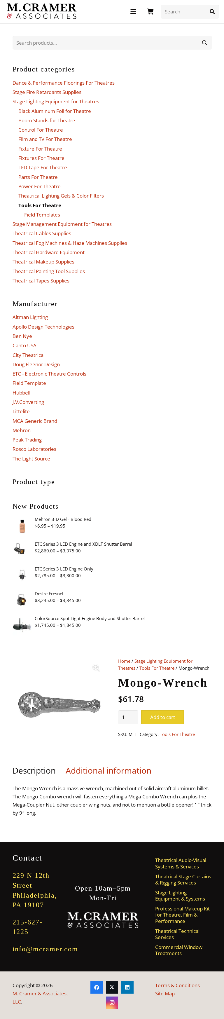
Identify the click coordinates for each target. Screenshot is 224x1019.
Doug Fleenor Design (36, 364)
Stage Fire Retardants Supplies (47, 92)
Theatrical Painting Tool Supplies (49, 271)
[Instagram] (112, 1003)
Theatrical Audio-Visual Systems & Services (180, 863)
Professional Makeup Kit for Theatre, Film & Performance (182, 914)
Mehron (22, 430)
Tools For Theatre (156, 668)
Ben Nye (22, 336)
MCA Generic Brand (35, 421)
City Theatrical (29, 355)
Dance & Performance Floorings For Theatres (64, 82)
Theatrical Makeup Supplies (43, 261)
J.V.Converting (28, 402)
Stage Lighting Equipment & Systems (180, 895)
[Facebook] (96, 987)
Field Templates (42, 214)
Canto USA (24, 345)
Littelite (21, 411)
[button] (133, 12)
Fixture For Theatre (40, 148)
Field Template (29, 383)
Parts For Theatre (38, 177)
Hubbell (21, 392)
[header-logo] (42, 11)
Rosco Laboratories (34, 449)
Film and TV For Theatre (45, 139)
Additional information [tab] (108, 770)
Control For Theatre (40, 129)
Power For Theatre (39, 186)
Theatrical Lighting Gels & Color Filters (61, 195)
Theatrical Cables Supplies (42, 233)
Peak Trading (27, 439)
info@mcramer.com (45, 949)
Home (124, 661)
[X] (112, 987)
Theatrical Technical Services (177, 934)
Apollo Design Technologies (43, 326)
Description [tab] (34, 770)
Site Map (165, 993)
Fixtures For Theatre (41, 158)
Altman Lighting (30, 317)
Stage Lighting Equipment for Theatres (56, 101)
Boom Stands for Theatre (46, 120)
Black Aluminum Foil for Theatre (54, 111)
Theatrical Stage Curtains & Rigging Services (183, 879)
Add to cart (162, 717)
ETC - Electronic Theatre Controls (49, 373)
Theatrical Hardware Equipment (49, 252)
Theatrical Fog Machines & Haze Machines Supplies (70, 243)
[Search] (212, 12)
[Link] (150, 11)
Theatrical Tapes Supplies (41, 280)
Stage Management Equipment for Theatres (62, 224)
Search (205, 42)
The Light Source (31, 458)
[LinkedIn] (127, 987)
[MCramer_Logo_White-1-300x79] (103, 920)
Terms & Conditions (177, 985)
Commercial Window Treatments (178, 950)
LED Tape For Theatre (42, 167)
